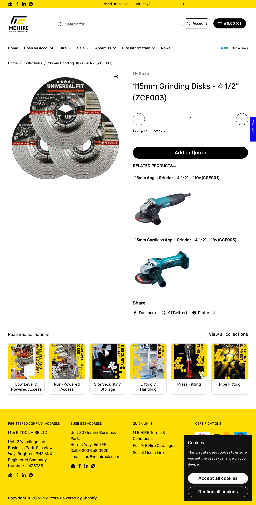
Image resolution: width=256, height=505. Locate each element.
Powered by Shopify (78, 498)
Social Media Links (149, 452)
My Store (51, 498)
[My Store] (19, 24)
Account (200, 23)
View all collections (228, 334)
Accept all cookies (218, 478)
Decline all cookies (218, 491)
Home (13, 63)
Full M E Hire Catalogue (154, 445)
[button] (229, 23)
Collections (33, 63)
